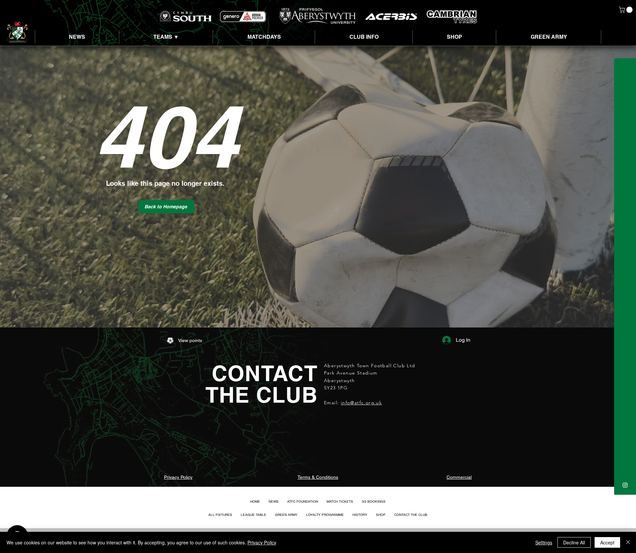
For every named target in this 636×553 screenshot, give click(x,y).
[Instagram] (625, 485)
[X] (625, 498)
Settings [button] (543, 542)
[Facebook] (625, 511)
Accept (607, 542)
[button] (626, 10)
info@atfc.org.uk (361, 403)
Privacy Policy (261, 542)
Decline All (574, 542)
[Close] (628, 542)
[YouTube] (625, 525)
